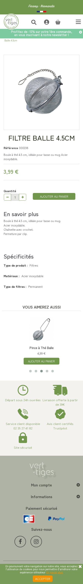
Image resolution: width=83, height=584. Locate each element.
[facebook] (20, 541)
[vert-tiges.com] (41, 7)
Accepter (42, 579)
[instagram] (36, 541)
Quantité (10, 191)
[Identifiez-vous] (44, 21)
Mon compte (41, 485)
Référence (11, 148)
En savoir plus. (54, 572)
